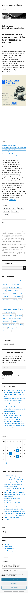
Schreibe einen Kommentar (9, 255)
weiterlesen (12, 199)
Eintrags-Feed (8, 546)
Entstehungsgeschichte (13, 238)
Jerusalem (6, 303)
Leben (5, 309)
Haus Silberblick (20, 243)
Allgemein (4, 233)
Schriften (4, 250)
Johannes (19, 303)
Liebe (9, 309)
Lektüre (14, 244)
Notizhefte (15, 247)
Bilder (7, 235)
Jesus (12, 303)
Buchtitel (4, 236)
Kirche (13, 306)
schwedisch (10, 250)
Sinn (21, 324)
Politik (19, 318)
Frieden (10, 290)
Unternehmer (12, 253)
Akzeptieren (14, 579)
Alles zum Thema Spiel (11, 475)
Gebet (16, 290)
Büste (8, 236)
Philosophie (12, 318)
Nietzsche (4, 247)
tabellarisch (20, 252)
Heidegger (6, 299)
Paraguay (21, 247)
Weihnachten (7, 331)
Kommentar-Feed (9, 548)
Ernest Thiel (5, 239)
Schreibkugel (12, 249)
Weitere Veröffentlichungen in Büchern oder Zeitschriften (11, 565)
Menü (4, 9)
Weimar (22, 253)
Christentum (15, 284)
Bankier (4, 235)
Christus (5, 287)
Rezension (10, 233)
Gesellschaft (6, 293)
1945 (15, 233)
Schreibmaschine (20, 249)
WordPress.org (8, 551)
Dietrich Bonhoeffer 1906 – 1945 (13, 480)
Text (24, 252)
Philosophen (5, 249)
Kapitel (4, 244)
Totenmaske (5, 253)
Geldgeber (5, 243)
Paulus (5, 318)
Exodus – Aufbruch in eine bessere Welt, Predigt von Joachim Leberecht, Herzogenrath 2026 (15, 409)
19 (10, 453)
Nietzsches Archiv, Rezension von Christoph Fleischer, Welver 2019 (13, 38)
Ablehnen (14, 584)
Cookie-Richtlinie (8, 591)
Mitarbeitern (11, 246)
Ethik (4, 290)
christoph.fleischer (6, 232)
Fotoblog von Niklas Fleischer (13, 484)
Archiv (23, 233)
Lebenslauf (8, 244)
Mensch (21, 309)
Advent (5, 281)
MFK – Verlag (8, 519)
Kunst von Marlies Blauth (11, 517)
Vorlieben (14, 588)
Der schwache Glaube (12, 5)
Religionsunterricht (8, 324)
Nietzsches (10, 247)
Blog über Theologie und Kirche (13, 478)
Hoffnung (14, 299)
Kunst (18, 306)
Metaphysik (6, 312)
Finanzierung (11, 239)
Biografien (12, 235)
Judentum (6, 306)
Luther (15, 309)
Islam (20, 299)
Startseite (5, 557)
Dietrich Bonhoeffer (15, 287)
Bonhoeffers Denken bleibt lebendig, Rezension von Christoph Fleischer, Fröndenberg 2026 (15, 426)
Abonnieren (7, 373)
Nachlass (16, 246)
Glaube (20, 293)
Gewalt (14, 293)
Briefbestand (18, 235)
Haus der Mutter (12, 243)
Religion (14, 321)
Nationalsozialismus (8, 315)
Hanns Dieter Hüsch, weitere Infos (14, 492)
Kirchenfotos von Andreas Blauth (14, 507)
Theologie (11, 328)
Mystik (13, 312)
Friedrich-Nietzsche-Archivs (14, 241)
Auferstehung (13, 281)
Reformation (6, 321)
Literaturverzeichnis (21, 244)
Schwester (14, 252)
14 (17, 450)
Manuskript (5, 246)
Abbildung (18, 233)
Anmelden (7, 544)
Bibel (20, 281)
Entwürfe (21, 238)
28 (17, 456)
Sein (17, 324)
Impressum (15, 591)
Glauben (5, 296)
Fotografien (18, 239)
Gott (11, 296)
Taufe (4, 328)
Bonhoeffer (6, 284)
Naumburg (21, 246)
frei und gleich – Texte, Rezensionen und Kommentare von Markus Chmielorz (14, 488)
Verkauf (17, 253)
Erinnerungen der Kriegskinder (13, 482)
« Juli (6, 463)
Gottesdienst (18, 296)
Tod (17, 328)
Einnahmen (13, 236)
